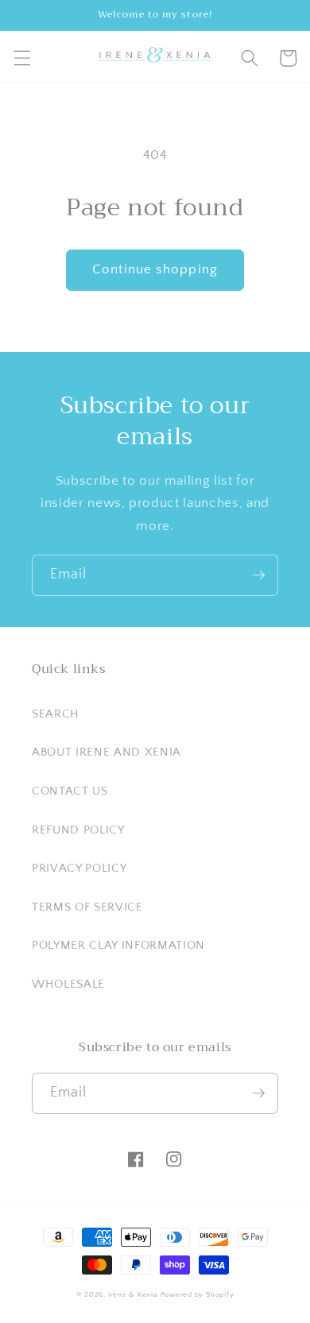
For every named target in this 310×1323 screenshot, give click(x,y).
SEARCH (55, 714)
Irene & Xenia (132, 1294)
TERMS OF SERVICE (87, 907)
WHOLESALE (68, 984)
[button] (21, 58)
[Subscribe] (258, 575)
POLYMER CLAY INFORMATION (118, 945)
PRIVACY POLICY (79, 868)
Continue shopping (155, 269)
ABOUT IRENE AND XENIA (106, 752)
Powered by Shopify (197, 1294)
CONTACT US (70, 791)
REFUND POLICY (78, 830)
